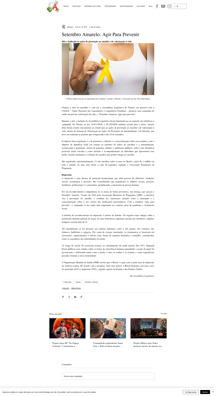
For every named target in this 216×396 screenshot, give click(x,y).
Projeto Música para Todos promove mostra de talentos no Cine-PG (147, 344)
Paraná (78, 282)
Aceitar (205, 392)
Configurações (191, 392)
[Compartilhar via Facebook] (63, 297)
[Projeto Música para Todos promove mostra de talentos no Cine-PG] (148, 328)
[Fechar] (213, 392)
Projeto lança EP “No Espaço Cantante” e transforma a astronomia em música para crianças (65, 344)
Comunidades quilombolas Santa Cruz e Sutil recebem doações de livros (108, 344)
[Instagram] (169, 6)
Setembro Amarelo (91, 282)
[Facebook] (157, 6)
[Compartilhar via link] (81, 297)
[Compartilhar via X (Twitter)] (69, 297)
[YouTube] (163, 6)
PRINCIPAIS (76, 288)
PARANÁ (65, 288)
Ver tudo (164, 313)
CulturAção (67, 282)
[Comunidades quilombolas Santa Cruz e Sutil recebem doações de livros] (108, 328)
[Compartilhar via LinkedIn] (75, 297)
